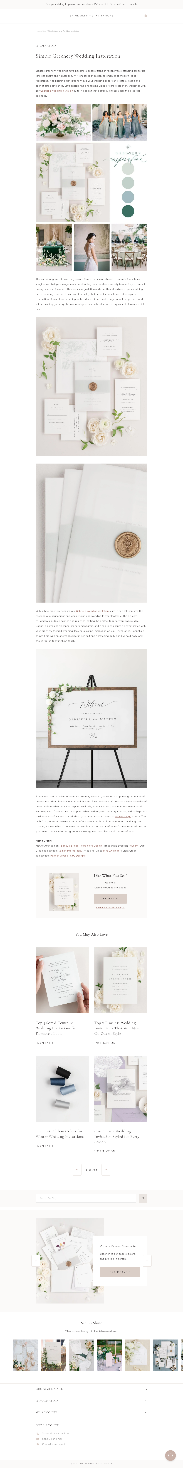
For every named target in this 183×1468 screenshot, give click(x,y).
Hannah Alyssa (59, 856)
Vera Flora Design (91, 846)
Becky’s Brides (70, 846)
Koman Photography (70, 851)
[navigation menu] (37, 15)
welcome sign (123, 816)
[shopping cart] (146, 15)
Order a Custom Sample (110, 907)
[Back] (77, 1170)
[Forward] (106, 1170)
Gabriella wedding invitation (56, 91)
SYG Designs (78, 856)
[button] (170, 1455)
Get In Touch (48, 1425)
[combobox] (85, 1198)
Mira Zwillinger (111, 851)
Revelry (133, 846)
